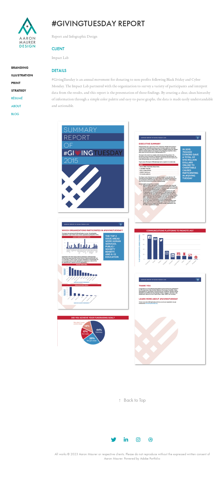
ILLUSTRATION (22, 75)
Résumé (17, 98)
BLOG (15, 114)
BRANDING (19, 67)
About (16, 106)
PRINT (15, 83)
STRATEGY (18, 90)
